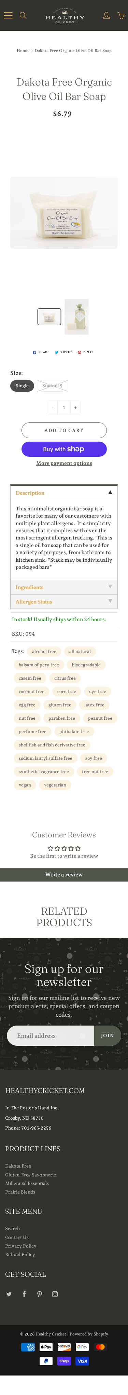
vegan (25, 784)
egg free (27, 704)
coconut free (31, 691)
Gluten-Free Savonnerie (30, 1174)
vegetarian (55, 784)
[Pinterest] (39, 1294)
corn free (66, 691)
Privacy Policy (21, 1246)
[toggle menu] (8, 15)
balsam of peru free (39, 664)
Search (12, 1228)
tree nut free (95, 771)
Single (22, 385)
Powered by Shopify (89, 1334)
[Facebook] (24, 1294)
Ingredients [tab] (29, 587)
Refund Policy (20, 1254)
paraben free (61, 718)
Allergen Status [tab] (34, 601)
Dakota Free (18, 1166)
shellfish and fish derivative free (52, 744)
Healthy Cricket (50, 1334)
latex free (94, 704)
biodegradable (86, 664)
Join (107, 1035)
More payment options (64, 463)
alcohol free (44, 651)
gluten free (59, 704)
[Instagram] (55, 1294)
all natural (80, 651)
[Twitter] (9, 1294)
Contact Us (17, 1237)
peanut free (100, 718)
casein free (30, 678)
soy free (93, 758)
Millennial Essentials (27, 1183)
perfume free (32, 731)
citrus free (65, 678)
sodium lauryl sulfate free (45, 758)
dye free (97, 691)
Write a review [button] (64, 874)
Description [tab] (30, 493)
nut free (27, 718)
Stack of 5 (52, 385)
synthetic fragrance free (44, 771)
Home (22, 50)
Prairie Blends (20, 1192)
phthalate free (74, 731)
